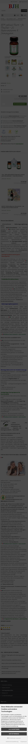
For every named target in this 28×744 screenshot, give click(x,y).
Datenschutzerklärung (12, 741)
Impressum (24, 741)
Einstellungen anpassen (15, 738)
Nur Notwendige (14, 733)
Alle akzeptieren (14, 729)
